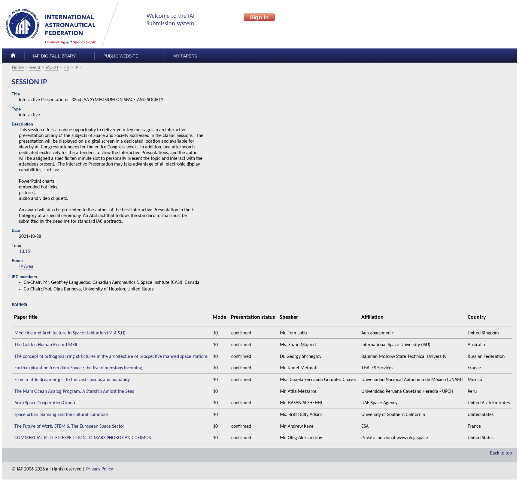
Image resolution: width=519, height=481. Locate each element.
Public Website (120, 56)
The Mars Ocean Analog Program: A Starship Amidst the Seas (74, 391)
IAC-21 (52, 67)
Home (18, 67)
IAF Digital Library (54, 56)
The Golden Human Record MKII (45, 345)
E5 (66, 67)
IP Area (26, 266)
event (34, 67)
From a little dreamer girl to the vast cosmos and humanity (72, 379)
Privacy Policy (99, 469)
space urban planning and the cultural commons (61, 414)
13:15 (24, 251)
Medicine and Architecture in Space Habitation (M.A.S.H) (70, 333)
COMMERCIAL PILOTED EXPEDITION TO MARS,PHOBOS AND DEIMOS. (83, 438)
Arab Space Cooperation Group (44, 403)
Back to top (501, 453)
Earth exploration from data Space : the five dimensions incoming (78, 368)
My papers (185, 56)
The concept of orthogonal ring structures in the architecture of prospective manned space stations (111, 356)
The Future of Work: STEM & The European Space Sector (69, 426)
